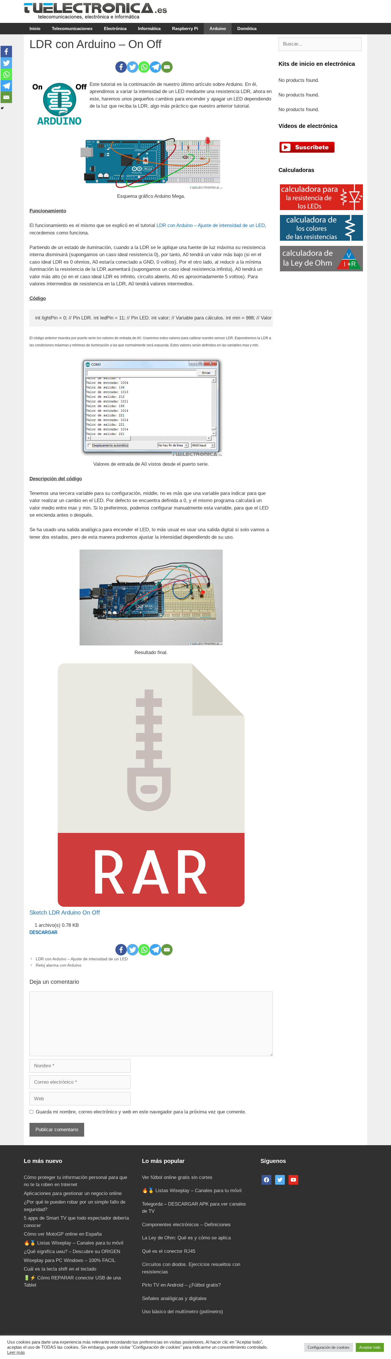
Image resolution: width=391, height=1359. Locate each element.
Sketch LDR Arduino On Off (64, 912)
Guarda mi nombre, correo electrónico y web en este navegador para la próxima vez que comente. (141, 1112)
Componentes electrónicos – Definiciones (186, 1224)
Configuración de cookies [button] (328, 1347)
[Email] (167, 67)
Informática (149, 28)
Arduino (218, 28)
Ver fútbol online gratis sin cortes (177, 1177)
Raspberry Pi (185, 28)
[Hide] (2, 108)
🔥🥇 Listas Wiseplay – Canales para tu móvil (73, 1243)
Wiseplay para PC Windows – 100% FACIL (69, 1260)
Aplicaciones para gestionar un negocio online (73, 1193)
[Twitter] (132, 67)
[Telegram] (155, 67)
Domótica (246, 28)
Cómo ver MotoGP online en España (63, 1234)
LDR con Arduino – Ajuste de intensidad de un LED (211, 225)
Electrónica (115, 28)
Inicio (34, 28)
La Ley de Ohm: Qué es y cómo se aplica (186, 1238)
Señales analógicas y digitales (174, 1298)
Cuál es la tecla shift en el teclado (60, 1269)
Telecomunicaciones (72, 28)
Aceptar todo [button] (369, 1347)
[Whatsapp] (144, 67)
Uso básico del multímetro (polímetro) (182, 1311)
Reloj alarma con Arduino (58, 965)
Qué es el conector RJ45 (168, 1251)
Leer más (16, 1352)
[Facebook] (121, 67)
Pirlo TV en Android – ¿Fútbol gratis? (181, 1285)
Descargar (43, 932)
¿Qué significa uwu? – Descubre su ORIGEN (72, 1251)
